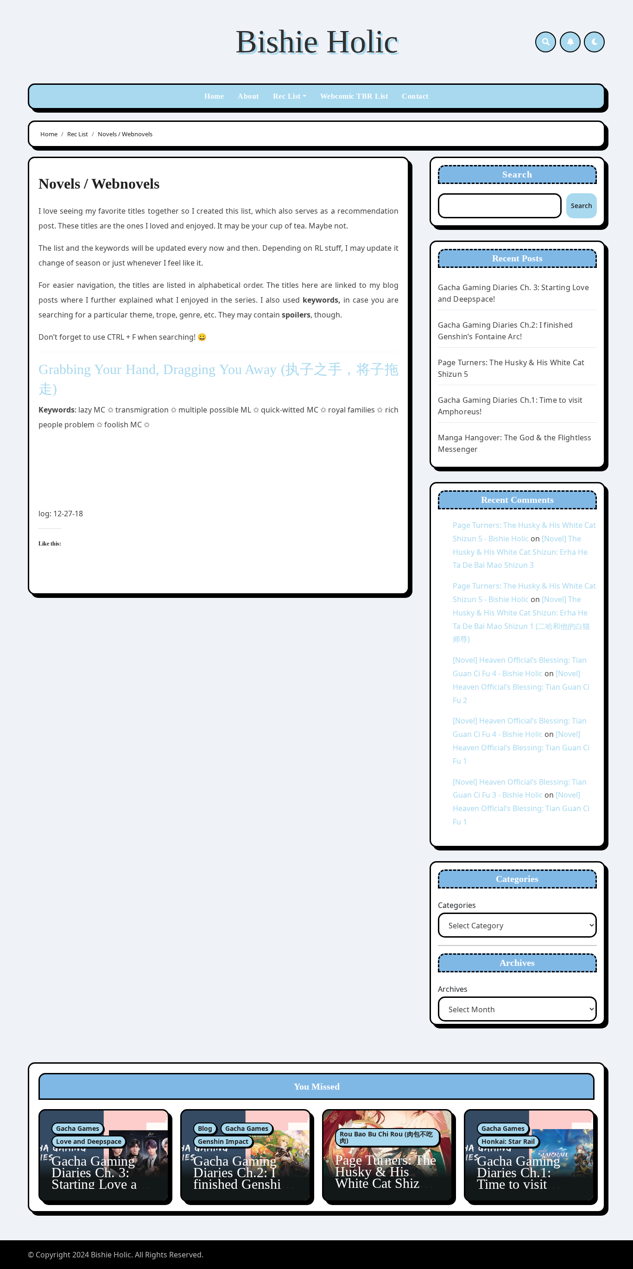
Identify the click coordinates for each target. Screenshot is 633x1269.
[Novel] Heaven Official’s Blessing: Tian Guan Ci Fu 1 (521, 747)
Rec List (287, 96)
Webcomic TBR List (354, 96)
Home (214, 96)
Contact (415, 96)
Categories (457, 905)
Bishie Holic (316, 41)
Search (517, 174)
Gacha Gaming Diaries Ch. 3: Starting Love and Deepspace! (101, 1178)
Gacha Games (77, 1128)
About (248, 96)
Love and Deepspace (88, 1141)
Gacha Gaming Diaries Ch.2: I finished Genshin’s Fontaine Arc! (245, 1178)
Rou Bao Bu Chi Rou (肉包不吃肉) (386, 1137)
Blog (205, 1128)
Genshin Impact (223, 1141)
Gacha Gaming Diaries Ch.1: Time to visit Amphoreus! (518, 1178)
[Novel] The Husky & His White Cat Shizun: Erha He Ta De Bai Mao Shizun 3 (520, 552)
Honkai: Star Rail (508, 1141)
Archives (453, 989)
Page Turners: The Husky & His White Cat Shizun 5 (385, 1177)
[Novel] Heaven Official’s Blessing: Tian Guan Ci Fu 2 (521, 686)
